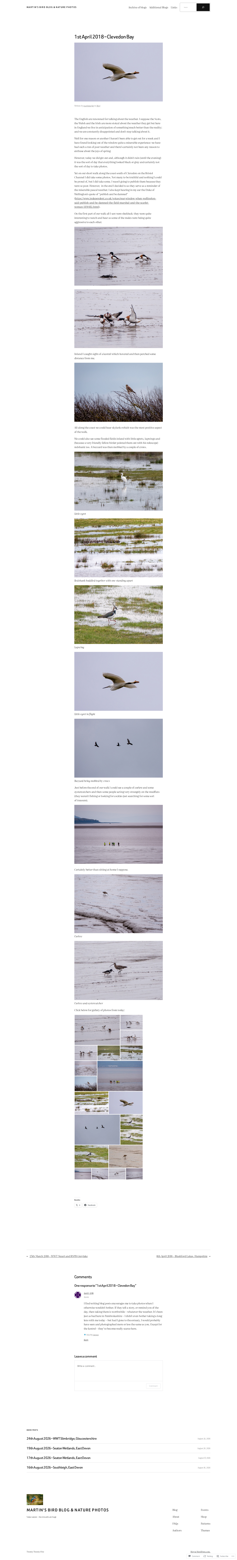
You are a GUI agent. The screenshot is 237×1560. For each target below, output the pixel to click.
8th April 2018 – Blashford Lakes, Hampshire (181, 1256)
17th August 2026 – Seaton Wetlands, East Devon (59, 1458)
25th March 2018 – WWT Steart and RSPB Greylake (59, 1256)
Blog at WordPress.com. (200, 1551)
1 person (95, 1335)
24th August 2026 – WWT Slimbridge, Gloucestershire (62, 1438)
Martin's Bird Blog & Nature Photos (52, 7)
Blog (98, 105)
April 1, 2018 (89, 1293)
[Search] (203, 7)
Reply (86, 1339)
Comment (153, 1386)
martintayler (88, 105)
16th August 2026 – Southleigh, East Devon (55, 1467)
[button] (97, 1030)
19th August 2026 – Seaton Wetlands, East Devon (59, 1448)
